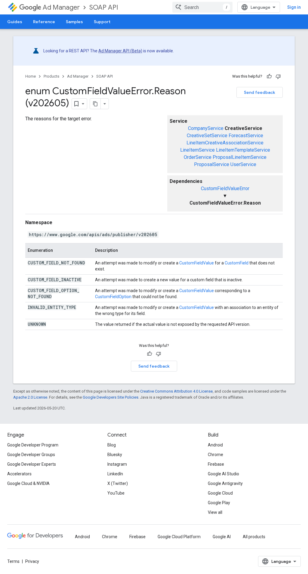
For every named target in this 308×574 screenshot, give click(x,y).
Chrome (215, 454)
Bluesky (114, 454)
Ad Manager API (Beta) (120, 50)
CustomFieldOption (113, 296)
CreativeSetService (207, 135)
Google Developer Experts (31, 464)
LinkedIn (115, 473)
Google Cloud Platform (179, 536)
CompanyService (205, 128)
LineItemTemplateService (243, 150)
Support (102, 21)
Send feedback (259, 92)
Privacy (32, 561)
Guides (14, 21)
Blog (111, 445)
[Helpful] (269, 76)
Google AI (222, 536)
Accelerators (19, 473)
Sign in (294, 7)
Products (51, 76)
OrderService (197, 157)
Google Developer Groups (31, 454)
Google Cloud (220, 493)
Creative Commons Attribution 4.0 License (176, 391)
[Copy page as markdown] (95, 104)
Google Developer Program (32, 445)
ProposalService (211, 164)
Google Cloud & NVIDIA (28, 483)
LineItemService (197, 150)
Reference (44, 21)
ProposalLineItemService (239, 157)
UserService (243, 164)
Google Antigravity (225, 483)
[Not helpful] (278, 76)
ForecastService (246, 135)
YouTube (116, 493)
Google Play (219, 502)
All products (254, 536)
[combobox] (202, 7)
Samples (74, 21)
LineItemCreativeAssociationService (224, 143)
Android (215, 445)
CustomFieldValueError (225, 188)
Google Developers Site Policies (110, 397)
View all (215, 512)
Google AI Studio (223, 473)
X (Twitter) (117, 483)
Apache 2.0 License (30, 397)
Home (30, 76)
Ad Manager (61, 7)
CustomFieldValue (196, 263)
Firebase (216, 464)
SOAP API (103, 7)
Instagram (117, 464)
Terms (13, 561)
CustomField (236, 263)
